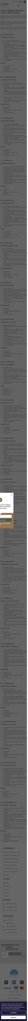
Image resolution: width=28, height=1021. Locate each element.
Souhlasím (13, 1017)
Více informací (15, 1009)
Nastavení (13, 1012)
